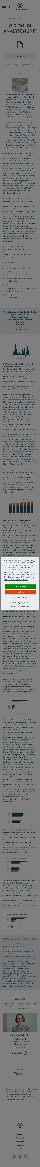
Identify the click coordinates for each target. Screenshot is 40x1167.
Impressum (14, 606)
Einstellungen (20, 597)
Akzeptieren (20, 587)
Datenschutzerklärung (23, 606)
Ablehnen (20, 592)
